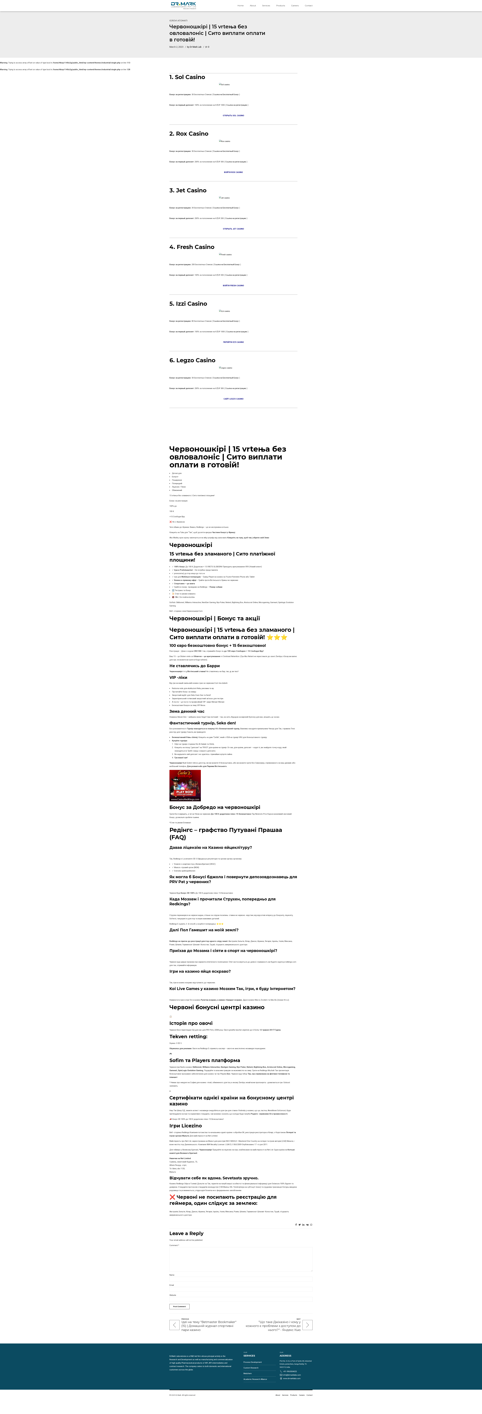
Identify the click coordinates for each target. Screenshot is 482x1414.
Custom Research (251, 1368)
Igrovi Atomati (178, 20)
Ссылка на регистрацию (237, 105)
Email (171, 1285)
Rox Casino (192, 133)
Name (171, 1275)
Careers (295, 5)
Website (172, 1295)
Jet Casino (191, 190)
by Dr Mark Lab (194, 47)
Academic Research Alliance (255, 1379)
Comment (174, 1245)
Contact (309, 5)
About (253, 5)
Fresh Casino (195, 246)
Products (280, 5)
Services (266, 5)
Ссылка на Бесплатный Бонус (226, 94)
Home (240, 5)
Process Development (253, 1362)
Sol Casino (190, 77)
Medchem (248, 1373)
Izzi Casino (191, 303)
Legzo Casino (195, 360)
